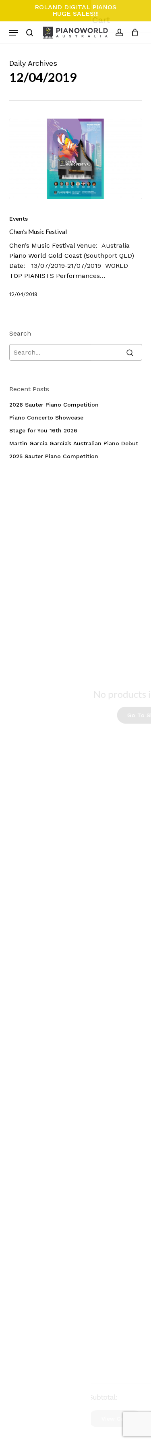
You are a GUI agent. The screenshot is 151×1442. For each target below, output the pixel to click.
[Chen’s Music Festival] (75, 159)
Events (18, 218)
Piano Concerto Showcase (46, 417)
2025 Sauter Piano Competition (53, 456)
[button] (13, 33)
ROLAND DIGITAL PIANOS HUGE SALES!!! (75, 10)
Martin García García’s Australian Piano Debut (73, 443)
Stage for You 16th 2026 (43, 430)
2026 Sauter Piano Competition (54, 404)
